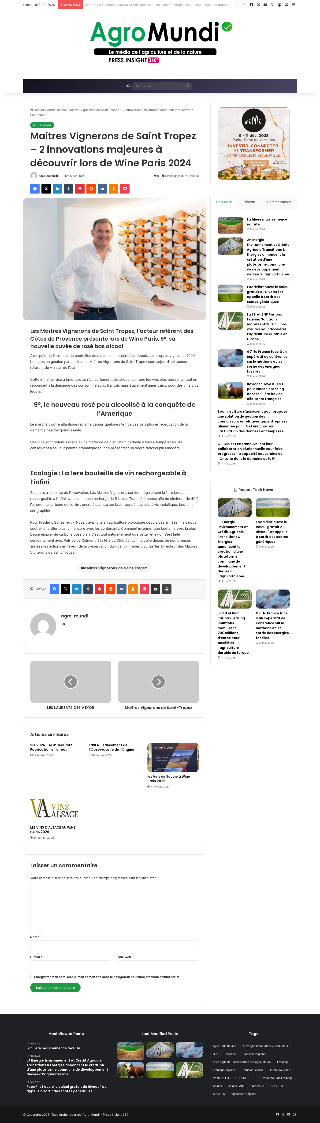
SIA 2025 (219, 1094)
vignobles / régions (243, 1094)
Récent (249, 202)
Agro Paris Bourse (224, 1046)
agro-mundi (47, 176)
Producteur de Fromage (277, 1078)
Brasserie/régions (253, 1054)
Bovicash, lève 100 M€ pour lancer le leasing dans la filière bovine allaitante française (265, 391)
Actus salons (56, 110)
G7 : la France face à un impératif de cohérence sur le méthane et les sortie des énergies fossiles (267, 361)
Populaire (224, 202)
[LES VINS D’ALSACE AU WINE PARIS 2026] (56, 808)
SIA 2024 (277, 1086)
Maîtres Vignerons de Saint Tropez (115, 568)
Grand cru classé (253, 1070)
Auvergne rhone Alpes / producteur (265, 1046)
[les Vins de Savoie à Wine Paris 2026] (173, 757)
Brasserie (230, 1054)
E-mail (36, 957)
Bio (215, 1054)
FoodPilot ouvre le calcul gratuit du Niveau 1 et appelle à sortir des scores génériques (148, 5)
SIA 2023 (258, 1086)
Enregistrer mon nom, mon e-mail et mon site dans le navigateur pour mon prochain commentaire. (107, 977)
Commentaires (279, 202)
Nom (35, 937)
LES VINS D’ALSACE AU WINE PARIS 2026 (52, 829)
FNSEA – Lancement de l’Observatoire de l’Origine (111, 747)
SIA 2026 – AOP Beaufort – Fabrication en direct (52, 747)
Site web (124, 957)
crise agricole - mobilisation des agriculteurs (242, 1062)
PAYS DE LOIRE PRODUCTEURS (234, 1078)
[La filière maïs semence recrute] (230, 225)
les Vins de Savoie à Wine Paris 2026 (168, 778)
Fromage (283, 1062)
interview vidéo (280, 1070)
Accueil (39, 110)
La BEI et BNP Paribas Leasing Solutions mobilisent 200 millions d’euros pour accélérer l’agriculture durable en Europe (267, 326)
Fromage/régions (224, 1070)
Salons (217, 1086)
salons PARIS (237, 1086)
